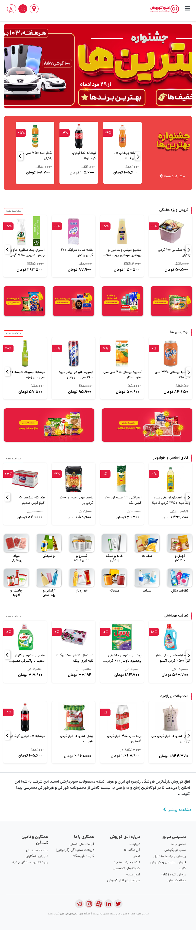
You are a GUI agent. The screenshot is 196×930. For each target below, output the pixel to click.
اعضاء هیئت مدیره (127, 862)
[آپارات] (98, 903)
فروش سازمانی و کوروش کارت (168, 865)
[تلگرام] (79, 903)
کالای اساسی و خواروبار (170, 458)
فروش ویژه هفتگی (173, 210)
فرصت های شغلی (81, 844)
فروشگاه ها (132, 850)
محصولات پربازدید (174, 696)
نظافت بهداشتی (176, 616)
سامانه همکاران (37, 850)
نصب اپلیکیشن (175, 850)
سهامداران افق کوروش (123, 880)
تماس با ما (178, 844)
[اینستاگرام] (89, 903)
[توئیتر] (118, 903)
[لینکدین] (108, 903)
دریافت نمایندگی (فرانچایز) (75, 850)
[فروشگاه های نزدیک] (34, 8)
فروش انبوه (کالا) (174, 874)
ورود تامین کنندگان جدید (30, 862)
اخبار (136, 856)
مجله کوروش (176, 880)
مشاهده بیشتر (179, 810)
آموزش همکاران (37, 856)
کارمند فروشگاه (83, 856)
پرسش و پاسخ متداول (169, 856)
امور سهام (133, 874)
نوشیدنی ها (179, 332)
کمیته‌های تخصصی (126, 868)
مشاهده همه (174, 176)
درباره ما (134, 844)
